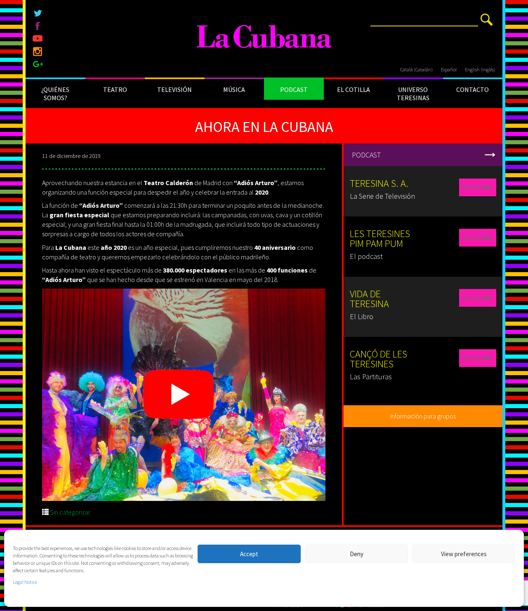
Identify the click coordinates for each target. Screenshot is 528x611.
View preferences (464, 554)
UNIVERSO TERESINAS (413, 93)
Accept (249, 554)
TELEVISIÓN (174, 89)
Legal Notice (25, 582)
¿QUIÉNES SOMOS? (55, 93)
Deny (356, 554)
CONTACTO (472, 89)
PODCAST (294, 89)
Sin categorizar (70, 512)
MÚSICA (234, 89)
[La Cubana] (264, 37)
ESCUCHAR (477, 187)
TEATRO (115, 89)
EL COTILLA (353, 89)
